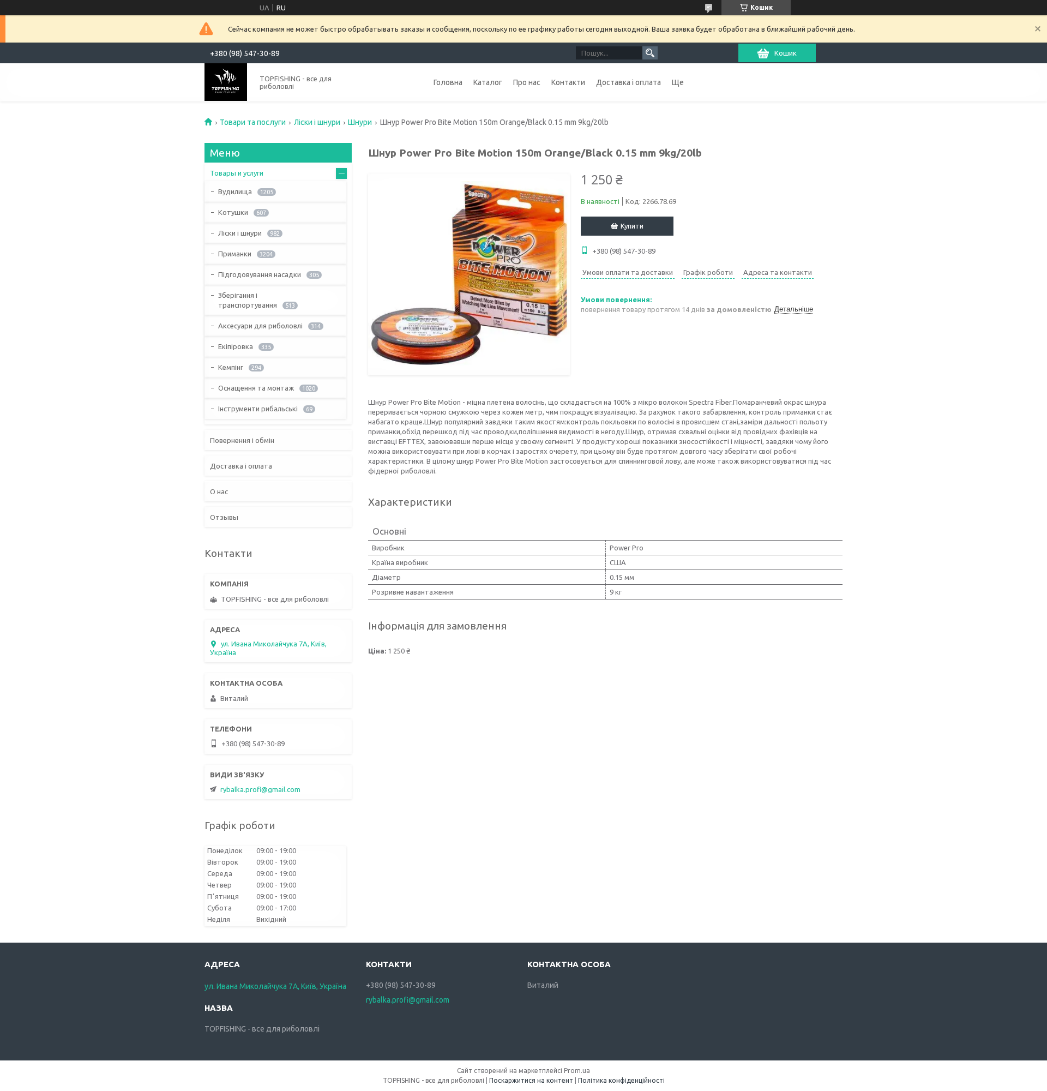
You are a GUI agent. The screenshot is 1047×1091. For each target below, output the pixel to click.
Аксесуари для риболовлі (260, 325)
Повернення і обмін (242, 440)
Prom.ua (577, 1070)
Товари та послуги (253, 122)
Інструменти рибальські (258, 408)
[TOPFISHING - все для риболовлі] (225, 82)
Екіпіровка (235, 346)
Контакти (568, 82)
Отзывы (224, 517)
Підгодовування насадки (259, 274)
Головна (448, 82)
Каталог (487, 82)
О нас (219, 491)
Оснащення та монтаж (256, 388)
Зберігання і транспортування (247, 300)
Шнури (360, 122)
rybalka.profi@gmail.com (260, 789)
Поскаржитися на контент (531, 1080)
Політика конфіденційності (621, 1080)
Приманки (234, 253)
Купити (632, 226)
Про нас (526, 82)
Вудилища (235, 191)
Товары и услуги (236, 173)
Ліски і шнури (317, 122)
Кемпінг (230, 367)
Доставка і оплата (628, 82)
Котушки (233, 212)
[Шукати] (650, 52)
